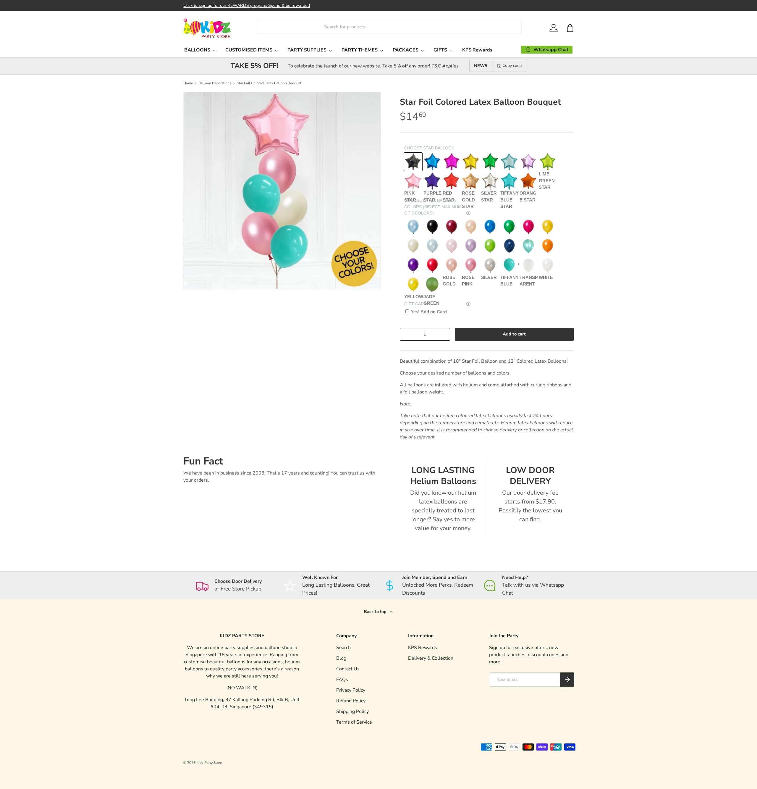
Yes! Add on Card (429, 311)
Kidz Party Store (209, 762)
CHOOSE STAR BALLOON (429, 148)
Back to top (375, 611)
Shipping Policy (352, 711)
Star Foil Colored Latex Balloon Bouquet (269, 83)
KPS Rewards (477, 50)
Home (188, 83)
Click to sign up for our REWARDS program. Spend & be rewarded (246, 5)
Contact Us (348, 669)
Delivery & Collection (430, 658)
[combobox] (388, 27)
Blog (341, 658)
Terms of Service (354, 722)
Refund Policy (350, 701)
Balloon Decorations (214, 83)
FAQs (342, 679)
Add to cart (514, 334)
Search (343, 647)
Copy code (512, 65)
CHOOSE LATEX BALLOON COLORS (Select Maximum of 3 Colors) (433, 206)
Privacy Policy (350, 690)
